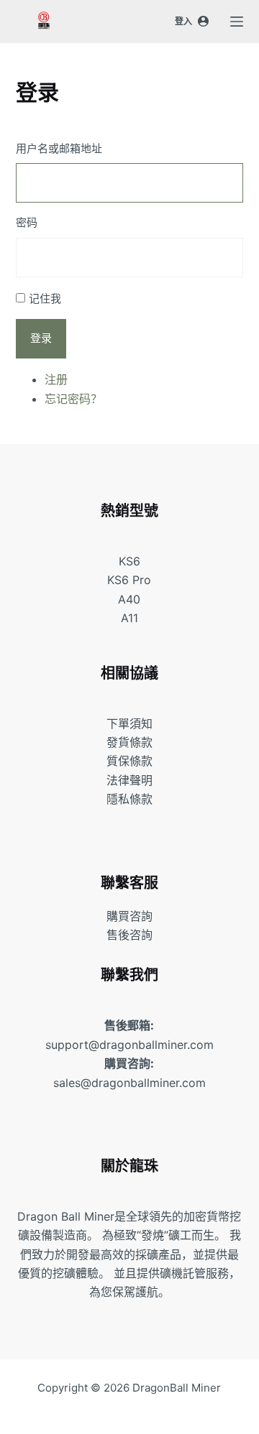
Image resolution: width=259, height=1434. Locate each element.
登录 (41, 338)
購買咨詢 (129, 916)
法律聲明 (129, 780)
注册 (56, 379)
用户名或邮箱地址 (59, 148)
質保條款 (129, 761)
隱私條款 (129, 799)
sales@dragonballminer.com (129, 1083)
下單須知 (129, 723)
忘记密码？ (73, 399)
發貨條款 (129, 742)
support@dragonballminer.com (129, 1044)
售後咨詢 (129, 935)
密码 (26, 222)
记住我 (45, 298)
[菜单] (236, 21)
